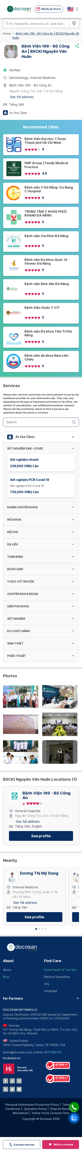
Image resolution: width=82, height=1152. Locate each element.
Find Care (52, 961)
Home (7, 33)
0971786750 (52, 1052)
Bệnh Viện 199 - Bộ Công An (46, 795)
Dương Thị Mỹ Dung (39, 873)
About (8, 961)
